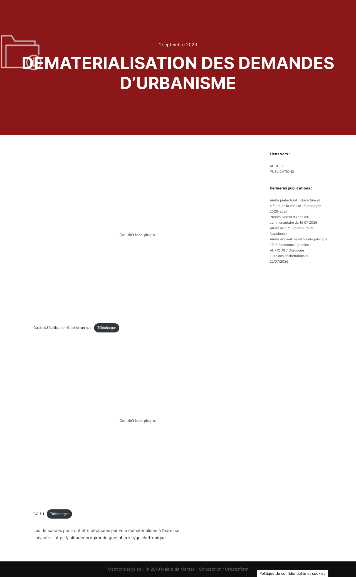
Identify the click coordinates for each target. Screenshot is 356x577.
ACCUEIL (277, 166)
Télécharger (106, 328)
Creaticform (236, 569)
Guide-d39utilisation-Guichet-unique (62, 328)
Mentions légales (124, 569)
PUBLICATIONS (282, 171)
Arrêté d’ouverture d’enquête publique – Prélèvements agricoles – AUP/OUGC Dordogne (298, 244)
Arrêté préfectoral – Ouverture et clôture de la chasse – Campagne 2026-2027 (295, 205)
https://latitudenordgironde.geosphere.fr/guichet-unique (110, 537)
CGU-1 (38, 514)
